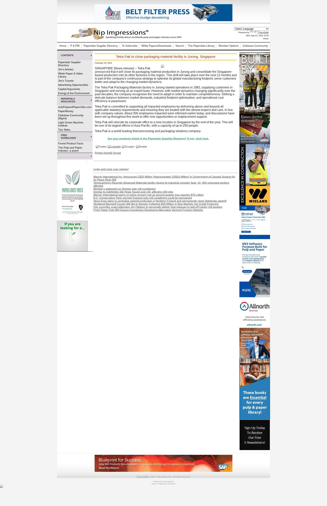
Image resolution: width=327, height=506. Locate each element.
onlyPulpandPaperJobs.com (75, 106)
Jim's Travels (66, 80)
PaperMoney (65, 111)
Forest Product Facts (70, 143)
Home (62, 45)
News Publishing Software (163, 484)
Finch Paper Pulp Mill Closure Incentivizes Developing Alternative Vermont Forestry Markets (148, 209)
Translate (263, 32)
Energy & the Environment (74, 93)
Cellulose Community (255, 45)
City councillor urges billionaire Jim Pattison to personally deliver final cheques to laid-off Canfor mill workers (157, 206)
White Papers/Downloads (156, 45)
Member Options (229, 45)
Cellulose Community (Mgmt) (70, 117)
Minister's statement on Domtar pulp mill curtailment (124, 188)
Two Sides (64, 129)
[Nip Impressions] (127, 39)
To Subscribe (129, 45)
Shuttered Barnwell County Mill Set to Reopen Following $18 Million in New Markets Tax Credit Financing (156, 203)
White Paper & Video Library (70, 75)
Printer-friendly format (108, 152)
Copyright (142, 476)
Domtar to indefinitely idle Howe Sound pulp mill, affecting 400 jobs (133, 191)
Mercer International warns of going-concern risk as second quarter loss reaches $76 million (148, 194)
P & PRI (75, 45)
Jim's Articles (65, 69)
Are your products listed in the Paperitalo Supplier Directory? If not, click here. (144, 138)
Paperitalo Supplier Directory (101, 45)
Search (179, 45)
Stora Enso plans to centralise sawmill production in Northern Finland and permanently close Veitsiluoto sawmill (159, 200)
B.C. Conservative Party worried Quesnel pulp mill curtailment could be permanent (142, 197)
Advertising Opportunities (73, 84)
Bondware (169, 481)
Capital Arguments (69, 89)
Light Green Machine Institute (70, 124)
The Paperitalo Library (201, 45)
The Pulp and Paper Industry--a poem (70, 149)
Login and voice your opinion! (111, 169)
